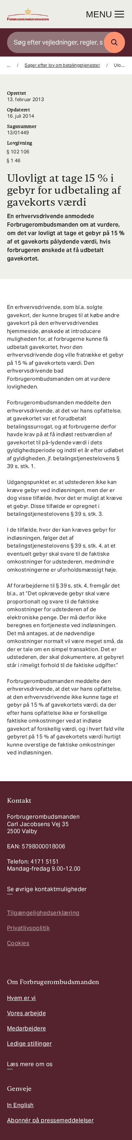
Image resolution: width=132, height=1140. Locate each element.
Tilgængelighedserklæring (43, 913)
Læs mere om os (30, 1064)
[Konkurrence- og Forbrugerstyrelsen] (28, 14)
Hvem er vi (21, 998)
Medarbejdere (26, 1028)
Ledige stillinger (29, 1043)
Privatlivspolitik (28, 928)
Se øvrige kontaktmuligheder (47, 889)
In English (20, 1105)
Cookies (18, 943)
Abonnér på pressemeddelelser (50, 1120)
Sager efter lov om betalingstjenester (62, 65)
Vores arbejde (26, 1013)
